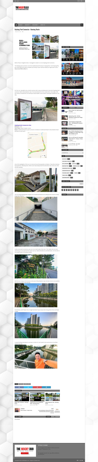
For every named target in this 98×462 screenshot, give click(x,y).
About (18, 1)
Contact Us (42, 25)
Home (15, 1)
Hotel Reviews (65, 163)
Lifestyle (74, 163)
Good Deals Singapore (67, 161)
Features (20, 25)
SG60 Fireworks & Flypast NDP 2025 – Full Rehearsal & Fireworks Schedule (75, 123)
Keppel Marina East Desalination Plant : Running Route (36, 403)
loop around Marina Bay (20, 68)
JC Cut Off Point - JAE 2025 (74, 143)
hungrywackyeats (66, 177)
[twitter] (79, 1)
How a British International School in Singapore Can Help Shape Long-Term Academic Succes (76, 132)
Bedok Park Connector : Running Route (21, 403)
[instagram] (82, 1)
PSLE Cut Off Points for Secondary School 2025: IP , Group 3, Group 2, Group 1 (76, 139)
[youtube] (81, 1)
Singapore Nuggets (66, 170)
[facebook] (78, 1)
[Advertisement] (59, 13)
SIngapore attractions (67, 168)
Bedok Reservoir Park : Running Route (51, 403)
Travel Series (65, 175)
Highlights (27, 25)
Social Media (34, 25)
